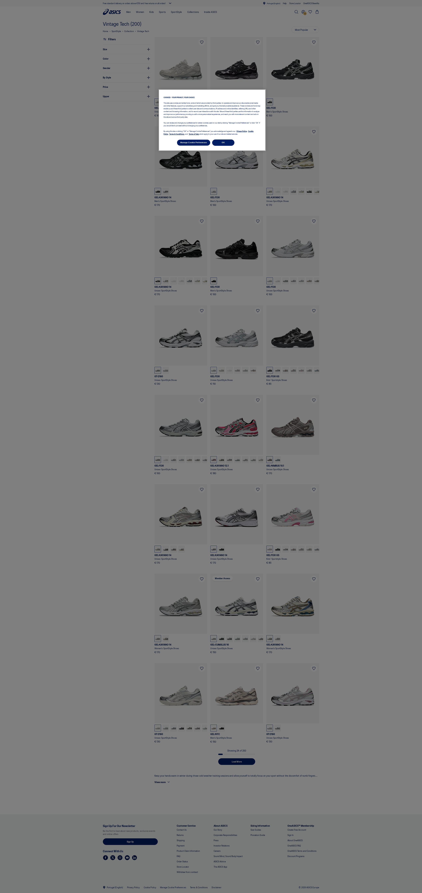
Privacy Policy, (242, 131)
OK (223, 142)
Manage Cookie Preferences (193, 142)
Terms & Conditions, (177, 134)
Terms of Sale (194, 134)
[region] (212, 120)
